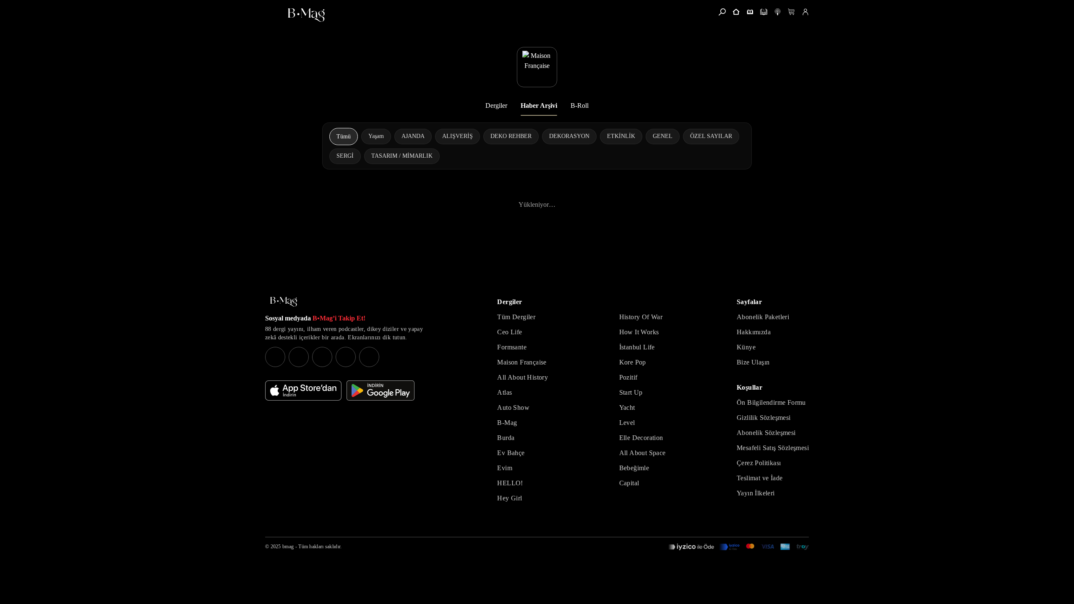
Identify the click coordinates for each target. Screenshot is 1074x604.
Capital (629, 483)
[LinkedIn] (346, 357)
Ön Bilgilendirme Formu (771, 402)
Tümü (343, 136)
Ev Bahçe (510, 452)
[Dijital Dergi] (763, 12)
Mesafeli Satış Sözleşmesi (773, 447)
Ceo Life (509, 332)
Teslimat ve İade (759, 478)
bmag (288, 546)
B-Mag (507, 422)
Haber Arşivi (539, 105)
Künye (746, 347)
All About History (522, 377)
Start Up (631, 392)
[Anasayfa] (736, 12)
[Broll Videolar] (777, 12)
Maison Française (521, 362)
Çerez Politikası (759, 462)
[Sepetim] (791, 12)
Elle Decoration (641, 437)
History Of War (641, 316)
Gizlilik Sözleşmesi (764, 417)
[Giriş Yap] (805, 12)
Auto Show (513, 407)
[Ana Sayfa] (283, 302)
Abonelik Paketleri (763, 316)
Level (627, 422)
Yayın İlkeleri (756, 493)
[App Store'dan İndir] (303, 390)
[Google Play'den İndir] (380, 390)
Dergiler (496, 105)
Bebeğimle (634, 467)
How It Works (639, 332)
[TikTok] (369, 357)
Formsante (512, 347)
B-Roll (580, 105)
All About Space (642, 452)
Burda (505, 437)
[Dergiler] (749, 12)
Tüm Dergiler (516, 316)
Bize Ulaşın (753, 362)
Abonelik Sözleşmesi (766, 432)
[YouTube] (299, 357)
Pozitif (628, 377)
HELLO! (510, 483)
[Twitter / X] (322, 357)
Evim (504, 467)
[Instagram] (275, 357)
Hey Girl (509, 498)
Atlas (504, 392)
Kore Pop (632, 362)
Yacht (627, 407)
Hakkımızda (754, 332)
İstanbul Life (637, 347)
